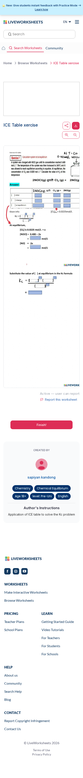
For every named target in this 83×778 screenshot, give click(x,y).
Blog (7, 699)
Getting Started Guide (58, 622)
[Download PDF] (76, 126)
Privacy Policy (41, 754)
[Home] (23, 22)
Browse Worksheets (19, 600)
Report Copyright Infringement (27, 721)
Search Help (13, 691)
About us (11, 675)
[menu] (77, 21)
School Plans (13, 630)
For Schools (50, 654)
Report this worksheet (61, 399)
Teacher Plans (14, 622)
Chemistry (22, 488)
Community (13, 683)
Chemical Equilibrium (52, 488)
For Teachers (51, 638)
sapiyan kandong (41, 477)
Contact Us (12, 729)
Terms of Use (41, 750)
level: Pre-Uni (42, 496)
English (63, 496)
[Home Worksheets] (3, 48)
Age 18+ (20, 496)
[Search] (8, 34)
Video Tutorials (53, 630)
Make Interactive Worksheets (26, 592)
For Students (51, 646)
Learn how (41, 9)
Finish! (41, 425)
